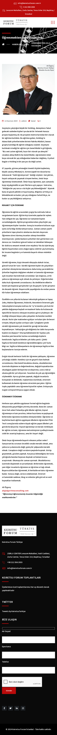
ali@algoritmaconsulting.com (15, 490)
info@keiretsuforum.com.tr (29, 3)
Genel (33, 121)
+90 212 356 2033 (14, 562)
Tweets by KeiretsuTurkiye (13, 611)
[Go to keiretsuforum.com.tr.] (6, 44)
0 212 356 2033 (29, 7)
